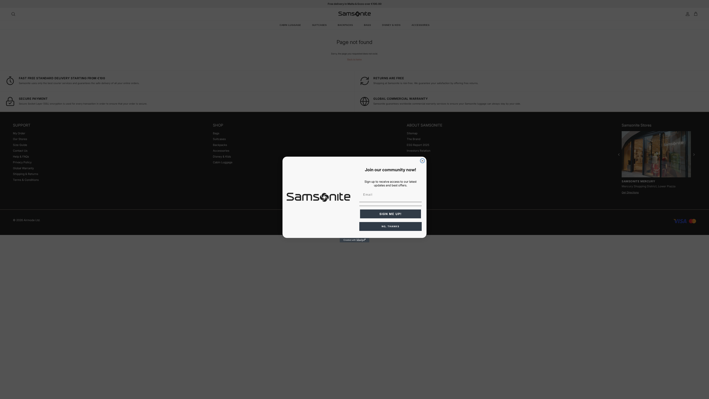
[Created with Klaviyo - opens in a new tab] (354, 240)
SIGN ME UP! (390, 214)
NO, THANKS (390, 226)
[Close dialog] (422, 160)
